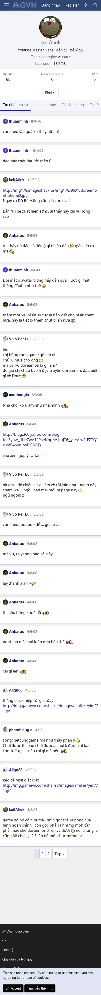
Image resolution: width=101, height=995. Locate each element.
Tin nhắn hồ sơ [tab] (15, 104)
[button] (49, 940)
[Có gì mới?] (86, 5)
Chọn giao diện (17, 931)
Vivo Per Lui (20, 339)
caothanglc (19, 394)
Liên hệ (7, 949)
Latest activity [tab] (44, 104)
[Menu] (6, 5)
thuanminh (18, 121)
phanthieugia (20, 729)
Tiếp (57, 853)
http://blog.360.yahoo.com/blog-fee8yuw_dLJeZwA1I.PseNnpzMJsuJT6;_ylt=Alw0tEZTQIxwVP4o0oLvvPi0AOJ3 (50, 439)
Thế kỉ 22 (75, 50)
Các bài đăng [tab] (73, 104)
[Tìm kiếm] (95, 5)
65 (8, 79)
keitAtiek (16, 179)
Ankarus (16, 235)
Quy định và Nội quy (17, 959)
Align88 (16, 690)
